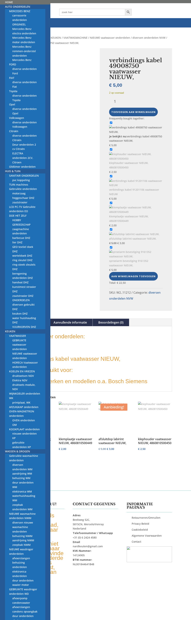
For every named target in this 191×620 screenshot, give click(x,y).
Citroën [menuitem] (13, 131)
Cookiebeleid (140, 529)
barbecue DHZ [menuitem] (21, 238)
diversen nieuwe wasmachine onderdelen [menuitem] (22, 527)
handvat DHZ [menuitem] (20, 282)
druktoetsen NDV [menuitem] (23, 376)
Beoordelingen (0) (110, 322)
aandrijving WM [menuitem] (22, 473)
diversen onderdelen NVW (148, 37)
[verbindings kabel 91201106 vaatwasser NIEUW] (136, 185)
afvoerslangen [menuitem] (21, 558)
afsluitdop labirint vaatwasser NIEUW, (132, 238)
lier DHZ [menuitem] (17, 242)
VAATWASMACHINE (75, 37)
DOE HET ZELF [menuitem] (17, 215)
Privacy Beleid (140, 523)
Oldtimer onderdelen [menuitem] (22, 166)
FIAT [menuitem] (11, 78)
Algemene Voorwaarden (147, 535)
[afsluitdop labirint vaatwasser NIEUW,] (134, 234)
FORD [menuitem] (12, 64)
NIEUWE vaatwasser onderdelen (110, 37)
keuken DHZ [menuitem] (20, 313)
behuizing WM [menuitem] (21, 478)
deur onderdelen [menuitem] (23, 580)
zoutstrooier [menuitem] (19, 202)
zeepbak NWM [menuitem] (21, 545)
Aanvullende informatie (70, 322)
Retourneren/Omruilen (146, 517)
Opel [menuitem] (12, 104)
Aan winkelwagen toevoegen (133, 276)
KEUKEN (56, 37)
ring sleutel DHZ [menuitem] (22, 260)
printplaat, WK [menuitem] (21, 402)
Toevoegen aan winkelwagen (133, 112)
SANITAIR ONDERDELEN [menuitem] (24, 175)
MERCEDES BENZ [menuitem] (19, 11)
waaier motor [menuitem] (20, 585)
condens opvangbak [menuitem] (24, 611)
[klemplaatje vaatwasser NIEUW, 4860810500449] (136, 212)
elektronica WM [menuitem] (22, 491)
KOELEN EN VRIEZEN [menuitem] (22, 371)
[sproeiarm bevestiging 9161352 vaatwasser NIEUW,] (136, 256)
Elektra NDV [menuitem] (19, 380)
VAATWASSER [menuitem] (17, 336)
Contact (136, 541)
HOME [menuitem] (9, 2)
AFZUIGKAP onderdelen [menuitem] (23, 407)
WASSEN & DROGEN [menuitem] (17, 451)
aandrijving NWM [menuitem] (23, 540)
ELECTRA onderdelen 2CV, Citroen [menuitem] (22, 158)
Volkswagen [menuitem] (16, 118)
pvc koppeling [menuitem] (21, 180)
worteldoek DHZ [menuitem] (22, 255)
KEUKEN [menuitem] (10, 331)
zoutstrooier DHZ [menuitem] (22, 296)
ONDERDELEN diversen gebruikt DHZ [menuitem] (23, 304)
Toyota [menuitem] (13, 91)
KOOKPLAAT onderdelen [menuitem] (24, 429)
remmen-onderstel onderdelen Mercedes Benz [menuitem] (24, 55)
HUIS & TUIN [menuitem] (13, 171)
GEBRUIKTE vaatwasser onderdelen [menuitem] (19, 345)
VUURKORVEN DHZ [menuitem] (24, 327)
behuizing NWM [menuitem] (22, 536)
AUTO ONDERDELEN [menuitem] (17, 6)
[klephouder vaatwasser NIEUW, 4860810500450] (136, 158)
